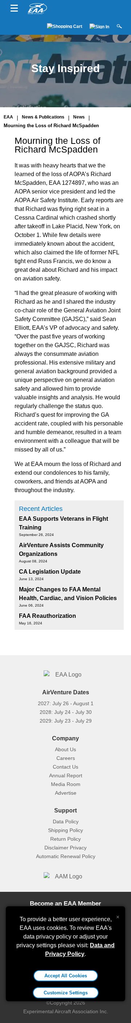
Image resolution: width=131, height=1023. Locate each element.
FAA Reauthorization (47, 616)
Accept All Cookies (65, 975)
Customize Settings (66, 992)
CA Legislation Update (50, 572)
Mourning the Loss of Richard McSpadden (51, 125)
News (79, 117)
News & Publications (43, 117)
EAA (8, 117)
